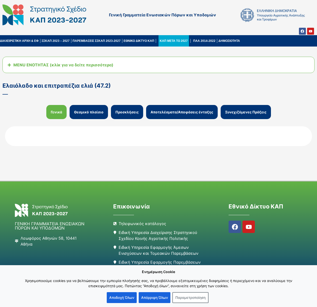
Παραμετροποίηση (190, 297)
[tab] (56, 112)
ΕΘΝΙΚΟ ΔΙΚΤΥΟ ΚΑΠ (139, 41)
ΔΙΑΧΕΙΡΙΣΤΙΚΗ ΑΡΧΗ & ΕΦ (19, 41)
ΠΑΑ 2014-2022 (204, 41)
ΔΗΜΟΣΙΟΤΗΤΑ (229, 41)
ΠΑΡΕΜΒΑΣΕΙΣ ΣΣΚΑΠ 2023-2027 (97, 41)
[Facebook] (302, 31)
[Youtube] (310, 31)
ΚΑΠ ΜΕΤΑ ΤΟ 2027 (174, 41)
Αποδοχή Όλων (121, 297)
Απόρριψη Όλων (154, 297)
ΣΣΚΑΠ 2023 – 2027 (56, 41)
